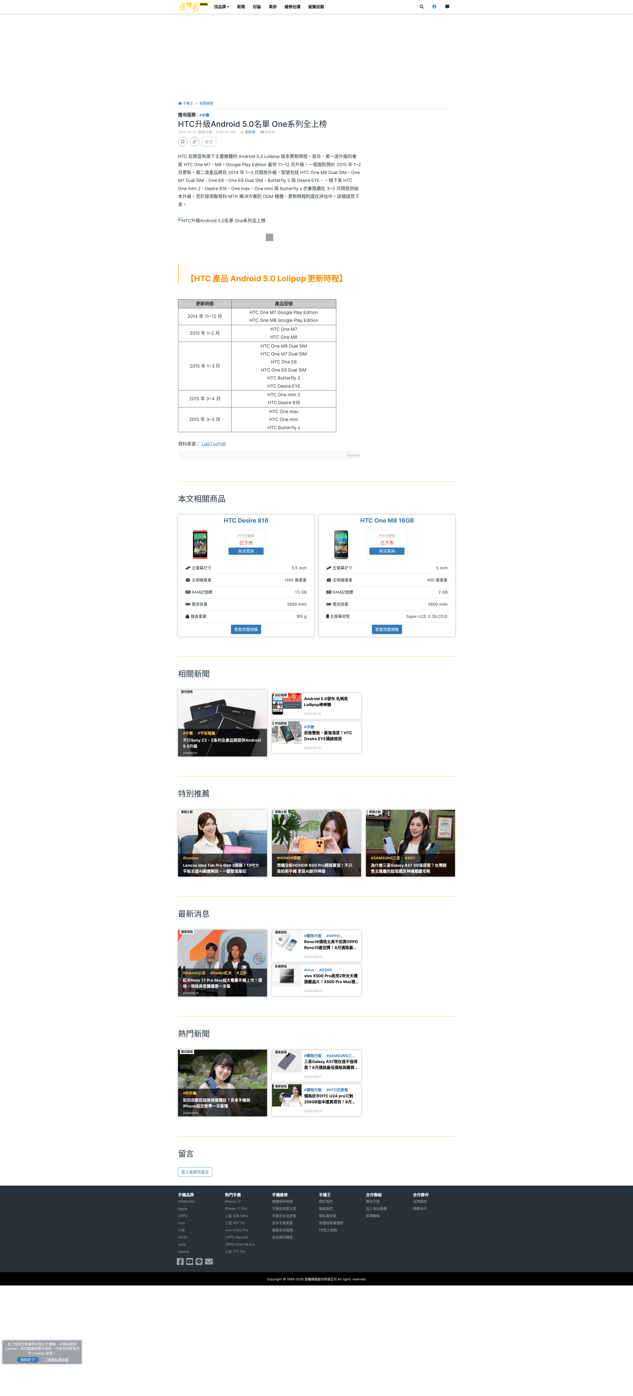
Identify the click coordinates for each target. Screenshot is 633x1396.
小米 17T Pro (235, 1251)
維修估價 (292, 6)
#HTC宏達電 (337, 1090)
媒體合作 (420, 1208)
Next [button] (455, 575)
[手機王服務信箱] (209, 1263)
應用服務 (187, 114)
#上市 (242, 973)
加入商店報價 (376, 1208)
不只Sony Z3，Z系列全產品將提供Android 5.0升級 (222, 743)
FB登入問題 (328, 1230)
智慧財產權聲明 (331, 1223)
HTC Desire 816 (246, 520)
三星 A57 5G (235, 1223)
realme (183, 1251)
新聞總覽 (206, 103)
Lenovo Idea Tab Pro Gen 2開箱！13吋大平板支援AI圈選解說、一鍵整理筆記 (221, 868)
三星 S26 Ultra (236, 1216)
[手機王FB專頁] (180, 1263)
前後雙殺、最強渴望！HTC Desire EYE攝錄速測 (328, 735)
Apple (182, 1208)
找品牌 (220, 6)
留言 (209, 141)
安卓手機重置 (282, 1223)
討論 (257, 6)
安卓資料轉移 (282, 1237)
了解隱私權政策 (56, 1359)
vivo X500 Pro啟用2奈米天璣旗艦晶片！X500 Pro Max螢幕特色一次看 (331, 979)
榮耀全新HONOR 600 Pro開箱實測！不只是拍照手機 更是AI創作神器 (314, 868)
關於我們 (326, 1201)
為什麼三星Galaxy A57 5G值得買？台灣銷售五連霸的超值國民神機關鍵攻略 (409, 868)
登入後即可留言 (195, 1172)
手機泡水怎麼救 (284, 1216)
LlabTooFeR (214, 443)
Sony (182, 1244)
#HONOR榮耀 (289, 858)
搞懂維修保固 (282, 1201)
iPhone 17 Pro (236, 1208)
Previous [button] (178, 575)
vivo (181, 1223)
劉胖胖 (250, 132)
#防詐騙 (190, 1093)
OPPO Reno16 (236, 1237)
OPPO (183, 1216)
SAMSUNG (186, 1201)
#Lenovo (191, 858)
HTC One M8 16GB (387, 520)
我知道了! (28, 1359)
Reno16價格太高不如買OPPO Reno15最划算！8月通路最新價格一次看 (331, 945)
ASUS (182, 1237)
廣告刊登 (373, 1201)
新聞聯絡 (373, 1216)
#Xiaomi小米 (194, 973)
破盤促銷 (316, 6)
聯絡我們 (326, 1208)
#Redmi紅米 (221, 973)
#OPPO (333, 936)
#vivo (309, 970)
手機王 (187, 103)
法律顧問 (420, 1201)
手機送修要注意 (284, 1208)
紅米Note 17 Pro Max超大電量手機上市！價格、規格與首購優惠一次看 (222, 983)
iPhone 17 (233, 1201)
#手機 (204, 115)
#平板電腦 (206, 733)
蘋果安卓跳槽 (282, 1230)
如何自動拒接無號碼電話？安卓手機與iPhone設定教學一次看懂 (216, 1103)
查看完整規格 (246, 629)
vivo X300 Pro (236, 1230)
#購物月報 (312, 936)
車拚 (273, 6)
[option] (246, 575)
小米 (181, 1230)
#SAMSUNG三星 (385, 858)
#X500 (325, 970)
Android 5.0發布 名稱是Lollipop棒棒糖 (326, 701)
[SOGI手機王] (194, 7)
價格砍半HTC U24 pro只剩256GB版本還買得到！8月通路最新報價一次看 (330, 1099)
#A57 (410, 858)
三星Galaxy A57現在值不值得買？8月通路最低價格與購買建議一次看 (331, 1064)
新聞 (241, 6)
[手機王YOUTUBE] (189, 1263)
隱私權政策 (327, 1216)
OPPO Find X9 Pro (240, 1244)
